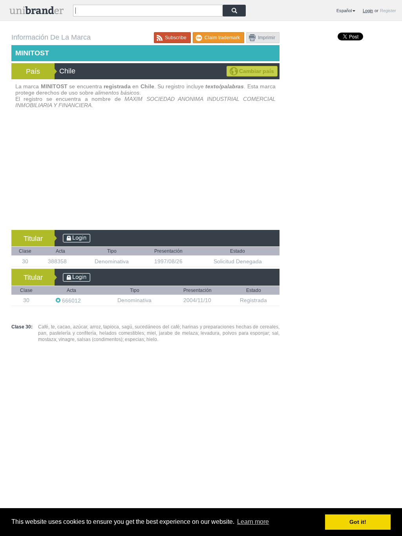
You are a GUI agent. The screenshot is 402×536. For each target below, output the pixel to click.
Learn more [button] (253, 521)
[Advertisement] (145, 171)
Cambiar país (256, 71)
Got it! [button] (357, 522)
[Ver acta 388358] (70, 261)
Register (388, 10)
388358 (58, 261)
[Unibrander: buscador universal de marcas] (36, 12)
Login (368, 10)
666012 (71, 300)
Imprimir (266, 37)
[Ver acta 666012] (84, 300)
